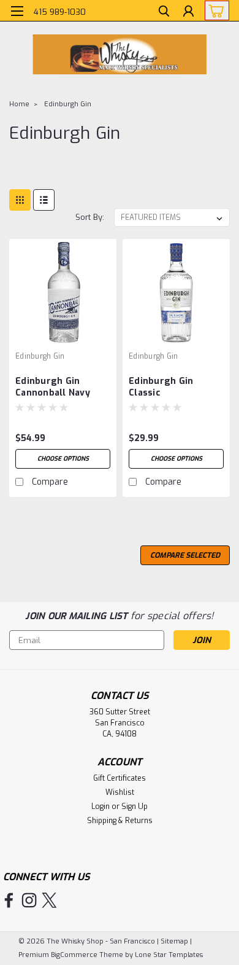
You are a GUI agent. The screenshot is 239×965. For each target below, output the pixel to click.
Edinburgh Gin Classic (161, 387)
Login (100, 806)
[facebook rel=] (9, 900)
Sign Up (134, 806)
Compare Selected (185, 555)
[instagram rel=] (29, 900)
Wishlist (119, 792)
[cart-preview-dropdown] (214, 10)
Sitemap (174, 941)
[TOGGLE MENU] (17, 11)
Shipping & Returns (120, 821)
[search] (164, 12)
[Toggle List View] (44, 200)
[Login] (188, 12)
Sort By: (89, 217)
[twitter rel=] (49, 900)
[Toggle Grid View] (20, 200)
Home (19, 104)
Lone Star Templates (169, 954)
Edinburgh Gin (67, 104)
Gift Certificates (119, 778)
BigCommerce (74, 954)
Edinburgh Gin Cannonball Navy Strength (52, 387)
